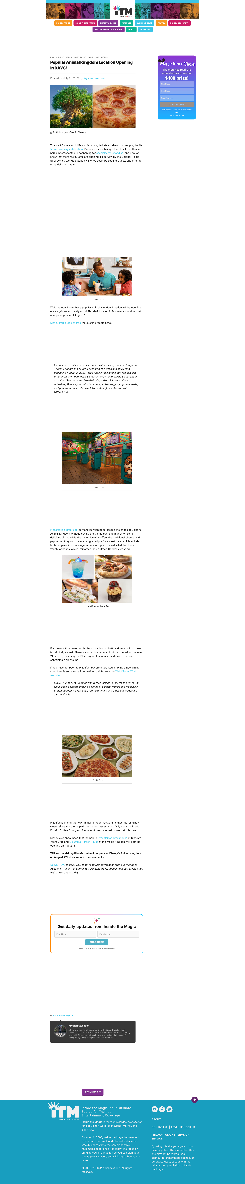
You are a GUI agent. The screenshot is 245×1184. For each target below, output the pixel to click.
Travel (161, 23)
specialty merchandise (109, 153)
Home (53, 57)
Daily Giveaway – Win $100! (108, 29)
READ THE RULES (177, 116)
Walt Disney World (98, 57)
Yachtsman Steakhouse (113, 838)
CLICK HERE (57, 864)
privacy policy (160, 1150)
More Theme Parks (85, 23)
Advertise (145, 29)
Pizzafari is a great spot (64, 529)
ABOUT (156, 1119)
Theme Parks (64, 57)
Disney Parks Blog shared (65, 322)
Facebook (162, 1109)
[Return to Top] (194, 1100)
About (131, 29)
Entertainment (108, 23)
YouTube (155, 1109)
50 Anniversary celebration (66, 149)
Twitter (169, 1109)
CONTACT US (160, 1127)
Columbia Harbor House (83, 841)
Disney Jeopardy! (179, 23)
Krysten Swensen (94, 78)
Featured (126, 23)
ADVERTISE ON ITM (183, 1127)
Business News (144, 23)
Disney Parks (63, 23)
